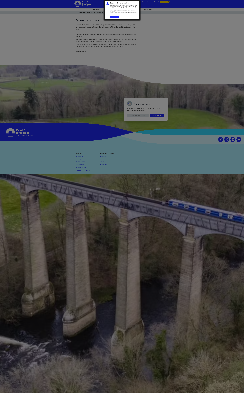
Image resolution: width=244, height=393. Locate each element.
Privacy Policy (112, 13)
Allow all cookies (114, 17)
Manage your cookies (133, 16)
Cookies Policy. (114, 11)
